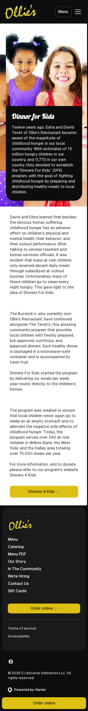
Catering (16, 546)
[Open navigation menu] (78, 12)
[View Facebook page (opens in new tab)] (11, 662)
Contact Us (18, 583)
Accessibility (19, 636)
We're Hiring (18, 576)
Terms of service (22, 628)
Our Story (17, 561)
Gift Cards (17, 590)
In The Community (24, 568)
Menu (63, 11)
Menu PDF (17, 554)
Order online (44, 703)
